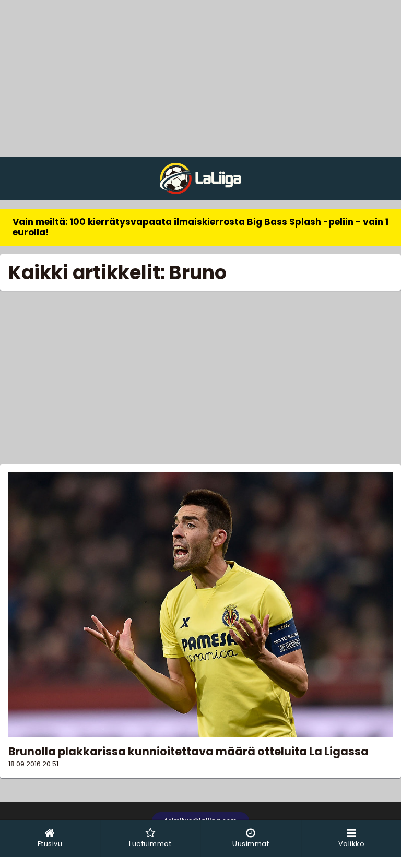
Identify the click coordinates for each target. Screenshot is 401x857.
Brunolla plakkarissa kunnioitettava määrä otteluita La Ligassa (188, 751)
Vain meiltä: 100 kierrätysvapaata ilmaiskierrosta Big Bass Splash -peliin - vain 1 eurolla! (200, 227)
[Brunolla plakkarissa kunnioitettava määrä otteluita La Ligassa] (200, 604)
